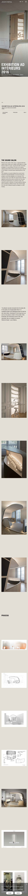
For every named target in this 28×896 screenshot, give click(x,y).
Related (26, 112)
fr (22, 1)
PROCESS (15, 112)
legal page (20, 889)
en (20, 1)
